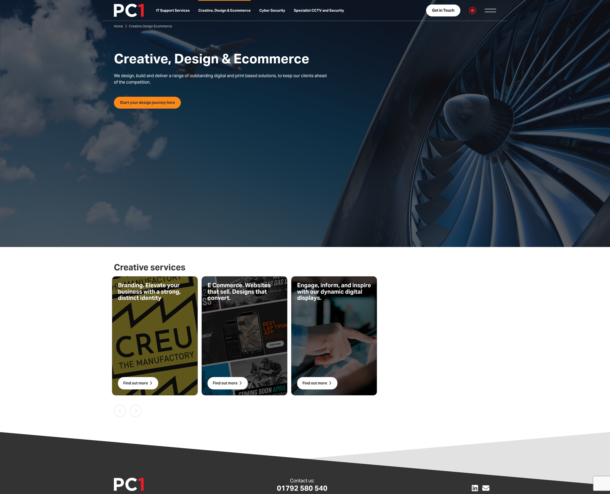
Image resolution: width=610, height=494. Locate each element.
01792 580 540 (302, 488)
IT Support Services (173, 10)
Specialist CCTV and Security (319, 10)
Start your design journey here (147, 102)
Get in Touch (443, 10)
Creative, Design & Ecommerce (224, 10)
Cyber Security (272, 10)
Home (118, 26)
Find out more (136, 383)
